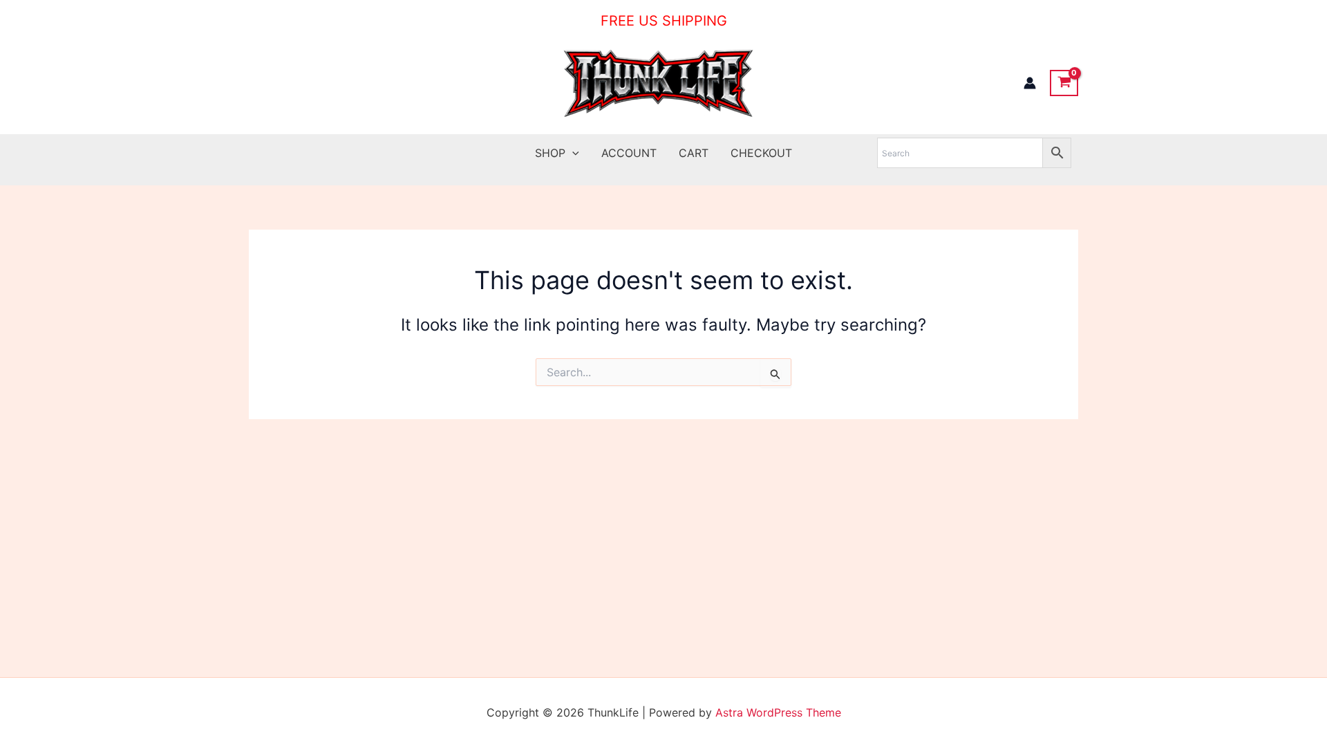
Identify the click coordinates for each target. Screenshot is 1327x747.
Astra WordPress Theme (778, 712)
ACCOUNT (629, 153)
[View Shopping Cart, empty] (1064, 83)
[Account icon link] (1030, 83)
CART (693, 153)
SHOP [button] (550, 153)
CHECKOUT (761, 153)
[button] (572, 152)
